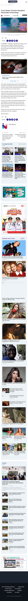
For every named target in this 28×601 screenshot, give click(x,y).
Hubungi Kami (21, 586)
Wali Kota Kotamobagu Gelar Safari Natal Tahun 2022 (20, 136)
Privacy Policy (8, 588)
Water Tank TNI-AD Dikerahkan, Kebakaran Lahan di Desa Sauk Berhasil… (15, 500)
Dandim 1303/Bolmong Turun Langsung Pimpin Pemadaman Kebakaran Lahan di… (17, 507)
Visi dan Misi (18, 588)
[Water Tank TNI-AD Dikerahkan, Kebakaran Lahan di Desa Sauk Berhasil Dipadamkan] (5, 501)
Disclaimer (9, 592)
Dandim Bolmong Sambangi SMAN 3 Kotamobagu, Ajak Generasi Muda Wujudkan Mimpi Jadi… (12, 483)
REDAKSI (20, 590)
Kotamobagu (25, 15)
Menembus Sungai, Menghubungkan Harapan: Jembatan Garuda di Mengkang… (16, 540)
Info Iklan (17, 592)
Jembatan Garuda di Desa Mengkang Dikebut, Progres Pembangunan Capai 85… (17, 547)
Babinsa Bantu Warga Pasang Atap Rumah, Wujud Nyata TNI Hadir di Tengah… (16, 521)
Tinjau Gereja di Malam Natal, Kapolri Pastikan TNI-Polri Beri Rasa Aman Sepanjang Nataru (7, 137)
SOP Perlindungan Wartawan (8, 586)
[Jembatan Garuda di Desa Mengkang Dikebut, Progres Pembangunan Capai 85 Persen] (5, 548)
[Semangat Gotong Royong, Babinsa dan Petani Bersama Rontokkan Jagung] (5, 515)
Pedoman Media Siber (9, 590)
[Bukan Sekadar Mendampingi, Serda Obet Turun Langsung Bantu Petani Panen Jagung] (5, 534)
